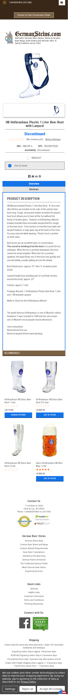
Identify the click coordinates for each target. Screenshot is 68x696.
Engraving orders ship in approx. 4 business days (34, 651)
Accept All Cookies (51, 689)
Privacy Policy (28, 681)
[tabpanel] (18, 390)
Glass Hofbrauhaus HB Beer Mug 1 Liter (49, 464)
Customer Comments (34, 596)
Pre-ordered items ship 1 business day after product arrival (34, 659)
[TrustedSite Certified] (42, 518)
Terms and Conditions (34, 600)
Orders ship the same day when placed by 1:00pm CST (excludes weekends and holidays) (33, 646)
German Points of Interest (34, 560)
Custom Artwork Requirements (34, 548)
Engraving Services (34, 571)
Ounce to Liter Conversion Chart (33, 15)
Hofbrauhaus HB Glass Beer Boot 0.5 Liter (49, 401)
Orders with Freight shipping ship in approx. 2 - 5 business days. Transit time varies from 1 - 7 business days (34, 664)
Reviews (34, 189)
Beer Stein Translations (34, 552)
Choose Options (18, 415)
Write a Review (53, 139)
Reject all (27, 689)
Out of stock (50, 415)
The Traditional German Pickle (34, 563)
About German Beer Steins (34, 567)
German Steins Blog (34, 541)
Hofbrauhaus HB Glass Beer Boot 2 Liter (18, 464)
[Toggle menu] (4, 4)
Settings (10, 689)
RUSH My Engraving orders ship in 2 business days (34, 655)
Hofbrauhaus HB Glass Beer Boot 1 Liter (18, 401)
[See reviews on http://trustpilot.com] (40, 624)
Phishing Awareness (34, 604)
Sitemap (34, 589)
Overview (34, 183)
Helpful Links (34, 592)
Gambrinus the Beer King (34, 556)
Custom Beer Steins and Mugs (34, 544)
